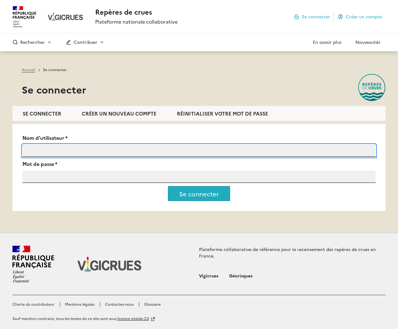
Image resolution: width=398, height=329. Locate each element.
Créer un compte (364, 16)
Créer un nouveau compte (119, 113)
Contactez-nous (119, 304)
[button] (51, 42)
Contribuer (84, 42)
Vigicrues (208, 275)
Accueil (28, 69)
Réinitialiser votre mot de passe (222, 113)
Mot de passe (40, 163)
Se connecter (316, 16)
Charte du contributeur (33, 304)
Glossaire (152, 304)
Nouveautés (367, 42)
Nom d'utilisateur (45, 137)
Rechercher (32, 42)
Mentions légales (80, 304)
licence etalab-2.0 (133, 318)
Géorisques (240, 275)
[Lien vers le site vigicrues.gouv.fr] (65, 17)
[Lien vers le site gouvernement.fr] (33, 264)
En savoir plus (327, 42)
